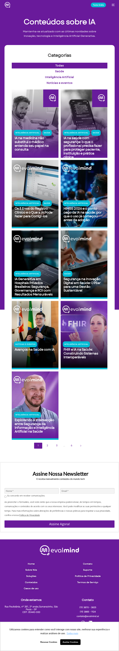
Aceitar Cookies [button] (70, 642)
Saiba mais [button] (72, 633)
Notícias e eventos (60, 83)
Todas (59, 65)
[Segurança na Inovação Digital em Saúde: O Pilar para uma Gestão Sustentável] (84, 264)
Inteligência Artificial (59, 77)
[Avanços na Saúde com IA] (35, 335)
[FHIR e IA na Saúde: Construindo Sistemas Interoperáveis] (84, 335)
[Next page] (81, 445)
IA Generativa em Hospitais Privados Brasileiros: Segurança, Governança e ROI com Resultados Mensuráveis (34, 287)
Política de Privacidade (29, 515)
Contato (88, 600)
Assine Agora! (59, 524)
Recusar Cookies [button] (48, 642)
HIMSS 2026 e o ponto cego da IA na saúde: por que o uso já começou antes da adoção (83, 214)
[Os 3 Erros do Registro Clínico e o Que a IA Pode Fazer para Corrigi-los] (35, 194)
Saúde (59, 71)
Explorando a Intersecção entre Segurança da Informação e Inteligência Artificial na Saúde (35, 426)
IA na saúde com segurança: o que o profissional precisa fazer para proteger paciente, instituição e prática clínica (83, 147)
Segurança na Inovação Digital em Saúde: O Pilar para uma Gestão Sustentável (82, 285)
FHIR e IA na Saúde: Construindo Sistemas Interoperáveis (81, 353)
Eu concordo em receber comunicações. (26, 495)
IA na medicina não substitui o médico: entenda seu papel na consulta (32, 144)
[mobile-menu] (112, 5)
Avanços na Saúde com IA (35, 349)
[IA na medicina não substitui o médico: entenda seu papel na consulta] (35, 123)
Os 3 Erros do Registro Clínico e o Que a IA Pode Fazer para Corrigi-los (34, 212)
